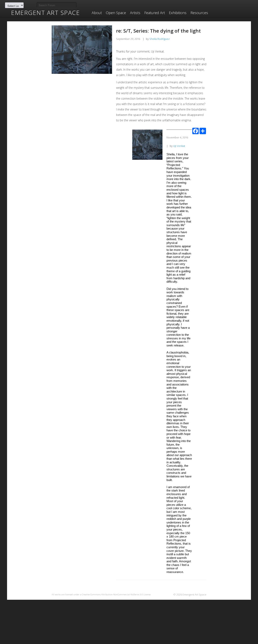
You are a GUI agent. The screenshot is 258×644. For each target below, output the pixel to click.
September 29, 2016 (128, 39)
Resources (199, 12)
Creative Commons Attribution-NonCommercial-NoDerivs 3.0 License (116, 594)
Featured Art (154, 12)
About (97, 12)
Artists (135, 12)
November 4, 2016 (177, 137)
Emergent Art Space (45, 13)
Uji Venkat (179, 146)
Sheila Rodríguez (159, 39)
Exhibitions (177, 12)
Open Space (116, 12)
